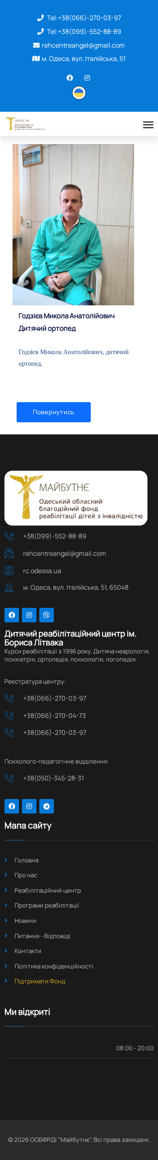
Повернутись (54, 412)
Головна (26, 860)
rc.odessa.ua (42, 570)
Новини (25, 920)
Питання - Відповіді (42, 936)
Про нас (26, 875)
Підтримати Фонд (40, 981)
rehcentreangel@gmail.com (83, 45)
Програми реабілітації (47, 905)
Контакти (28, 951)
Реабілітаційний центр (48, 890)
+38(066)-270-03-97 (89, 17)
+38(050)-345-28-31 (53, 778)
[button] (79, 92)
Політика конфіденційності (54, 966)
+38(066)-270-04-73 (54, 715)
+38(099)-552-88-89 (89, 31)
